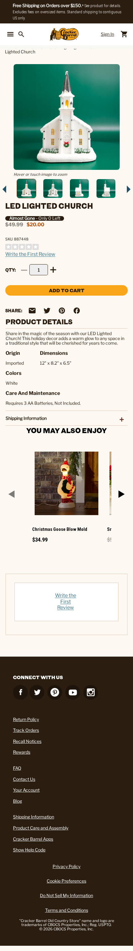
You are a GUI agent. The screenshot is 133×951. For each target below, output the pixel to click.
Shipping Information (33, 816)
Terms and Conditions (66, 910)
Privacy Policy (66, 866)
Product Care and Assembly (40, 827)
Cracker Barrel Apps (33, 839)
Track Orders (26, 730)
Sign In (107, 34)
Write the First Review (30, 254)
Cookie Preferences (66, 881)
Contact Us (24, 779)
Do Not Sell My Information (66, 895)
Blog (17, 801)
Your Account (26, 790)
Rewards (21, 752)
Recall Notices (27, 741)
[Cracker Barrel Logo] (64, 34)
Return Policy (26, 719)
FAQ (17, 768)
